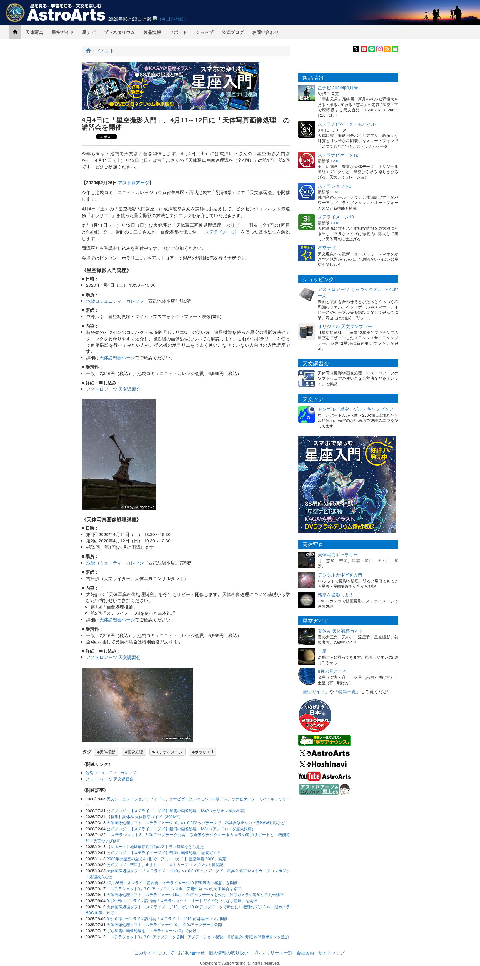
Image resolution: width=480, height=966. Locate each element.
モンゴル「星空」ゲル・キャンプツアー (358, 409)
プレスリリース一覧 (272, 952)
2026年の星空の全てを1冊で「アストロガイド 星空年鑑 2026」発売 (166, 858)
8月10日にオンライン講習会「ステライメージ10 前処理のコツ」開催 (167, 918)
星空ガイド (63, 32)
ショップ (204, 32)
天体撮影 (107, 751)
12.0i (335, 160)
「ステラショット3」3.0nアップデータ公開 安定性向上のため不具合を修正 (174, 888)
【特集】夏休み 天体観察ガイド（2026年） (145, 816)
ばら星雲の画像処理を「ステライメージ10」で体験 (152, 930)
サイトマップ (331, 952)
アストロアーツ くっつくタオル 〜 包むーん (358, 292)
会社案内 (305, 952)
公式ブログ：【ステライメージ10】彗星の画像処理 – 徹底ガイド (164, 852)
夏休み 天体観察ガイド (340, 631)
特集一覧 (347, 691)
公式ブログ (233, 32)
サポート (178, 32)
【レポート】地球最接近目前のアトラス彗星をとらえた (155, 846)
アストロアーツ (133, 182)
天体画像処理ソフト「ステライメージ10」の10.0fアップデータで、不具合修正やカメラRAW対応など (196, 822)
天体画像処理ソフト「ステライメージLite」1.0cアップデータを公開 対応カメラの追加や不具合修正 (195, 894)
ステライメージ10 (336, 216)
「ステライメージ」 (221, 231)
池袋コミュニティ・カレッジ (115, 301)
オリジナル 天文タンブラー (345, 326)
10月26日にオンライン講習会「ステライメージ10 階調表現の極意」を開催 (172, 882)
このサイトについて (154, 952)
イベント (105, 50)
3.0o (334, 192)
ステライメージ (168, 751)
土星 (322, 651)
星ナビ (89, 32)
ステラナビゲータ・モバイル (347, 124)
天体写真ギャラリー (338, 554)
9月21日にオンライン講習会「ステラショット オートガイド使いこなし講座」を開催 (182, 900)
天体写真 (34, 32)
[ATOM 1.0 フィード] (387, 48)
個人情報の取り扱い (229, 952)
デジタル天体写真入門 (340, 575)
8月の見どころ (332, 671)
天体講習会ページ (117, 357)
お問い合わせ (265, 32)
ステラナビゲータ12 (338, 155)
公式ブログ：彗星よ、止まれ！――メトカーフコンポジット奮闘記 (165, 864)
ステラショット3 (334, 186)
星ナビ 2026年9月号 (338, 87)
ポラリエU (204, 751)
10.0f (335, 222)
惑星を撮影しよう (335, 595)
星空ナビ (327, 248)
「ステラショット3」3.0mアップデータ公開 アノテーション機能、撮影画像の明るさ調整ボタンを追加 (198, 936)
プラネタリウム (119, 32)
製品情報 (152, 32)
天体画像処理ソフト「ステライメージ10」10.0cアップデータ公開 (164, 924)
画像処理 (135, 751)
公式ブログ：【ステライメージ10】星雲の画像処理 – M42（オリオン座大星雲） (177, 810)
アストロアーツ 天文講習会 (113, 389)
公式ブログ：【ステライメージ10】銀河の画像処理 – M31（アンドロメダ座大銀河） (181, 828)
